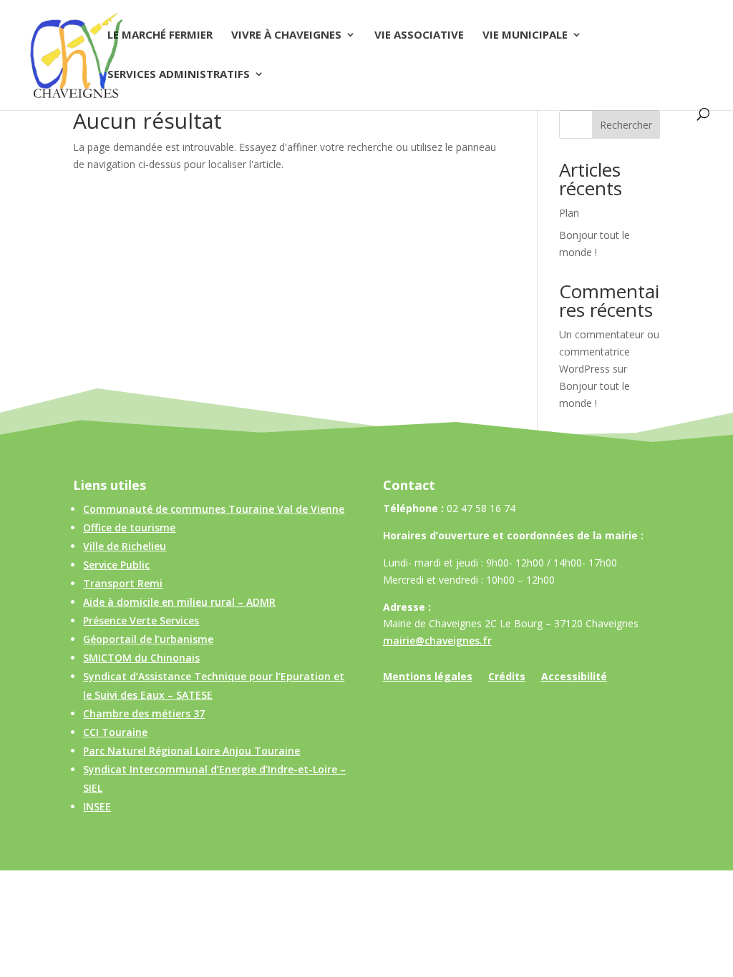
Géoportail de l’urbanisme (148, 639)
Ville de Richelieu (124, 546)
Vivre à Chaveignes (286, 35)
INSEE (97, 806)
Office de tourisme (129, 527)
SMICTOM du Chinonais (141, 657)
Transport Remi (122, 583)
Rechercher (626, 125)
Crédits (506, 677)
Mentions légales (427, 677)
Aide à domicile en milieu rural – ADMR (179, 602)
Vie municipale (525, 35)
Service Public (116, 564)
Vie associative (419, 35)
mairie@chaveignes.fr (437, 640)
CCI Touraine (115, 732)
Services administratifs (178, 75)
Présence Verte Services (141, 620)
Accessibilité (574, 677)
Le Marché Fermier (160, 35)
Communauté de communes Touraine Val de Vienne (213, 509)
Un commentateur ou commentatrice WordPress (609, 351)
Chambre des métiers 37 (144, 713)
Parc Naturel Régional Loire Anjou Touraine (191, 750)
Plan (569, 213)
